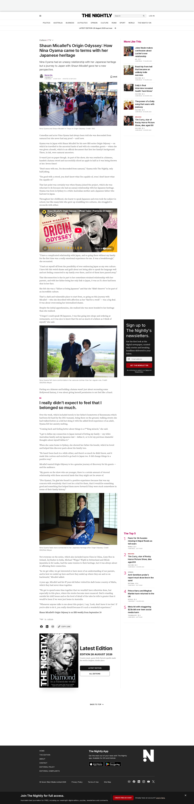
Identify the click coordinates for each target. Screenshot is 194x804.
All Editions (94, 674)
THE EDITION (44, 755)
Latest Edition (94, 668)
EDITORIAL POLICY (47, 767)
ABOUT (42, 759)
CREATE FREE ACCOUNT (123, 798)
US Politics (82, 23)
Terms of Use (93, 782)
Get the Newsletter (139, 365)
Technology (132, 615)
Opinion (94, 23)
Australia (58, 23)
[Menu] (40, 15)
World (132, 23)
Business (70, 23)
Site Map (107, 782)
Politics (46, 23)
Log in (152, 16)
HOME (41, 751)
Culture (104, 23)
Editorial (131, 583)
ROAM (114, 23)
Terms (147, 370)
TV (49, 40)
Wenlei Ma (48, 75)
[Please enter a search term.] (143, 16)
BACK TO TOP (95, 704)
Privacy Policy (139, 372)
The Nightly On (144, 23)
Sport (122, 23)
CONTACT (43, 763)
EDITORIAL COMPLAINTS (49, 771)
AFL (136, 59)
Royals (130, 599)
